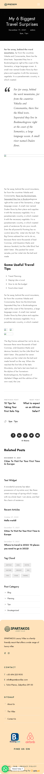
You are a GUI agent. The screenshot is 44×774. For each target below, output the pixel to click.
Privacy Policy (28, 766)
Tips (26, 33)
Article (8, 565)
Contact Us (11, 719)
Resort (19, 570)
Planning (10, 598)
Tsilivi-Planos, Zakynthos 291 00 (19, 684)
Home (8, 766)
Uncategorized (13, 610)
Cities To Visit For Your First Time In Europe (22, 463)
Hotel (27, 565)
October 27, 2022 (11, 517)
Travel (25, 575)
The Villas (11, 711)
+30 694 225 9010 (14, 674)
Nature (8, 570)
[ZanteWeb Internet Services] (35, 770)
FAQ (15, 766)
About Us (11, 704)
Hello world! (10, 520)
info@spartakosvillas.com (17, 679)
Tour (16, 575)
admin (32, 30)
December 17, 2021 (17, 30)
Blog (9, 592)
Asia (18, 565)
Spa (21, 33)
